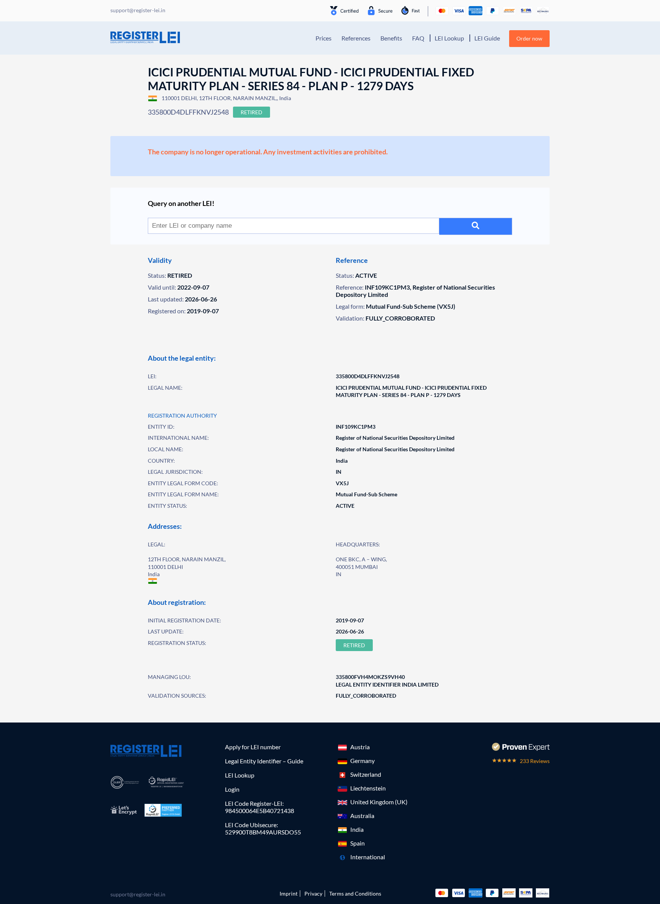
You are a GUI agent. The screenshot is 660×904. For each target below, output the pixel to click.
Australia (362, 815)
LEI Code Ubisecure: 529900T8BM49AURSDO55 (263, 828)
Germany (362, 760)
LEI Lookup (449, 38)
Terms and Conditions (355, 893)
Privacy (313, 893)
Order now (529, 38)
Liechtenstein (368, 788)
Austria (360, 746)
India (357, 829)
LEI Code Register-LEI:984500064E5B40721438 (259, 807)
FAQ (418, 38)
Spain (357, 843)
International (367, 856)
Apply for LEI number (253, 746)
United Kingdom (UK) (379, 801)
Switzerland (365, 774)
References (355, 38)
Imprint (289, 893)
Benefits (391, 38)
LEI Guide (487, 38)
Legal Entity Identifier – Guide (264, 761)
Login (232, 789)
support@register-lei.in (137, 894)
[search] (475, 226)
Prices (323, 38)
